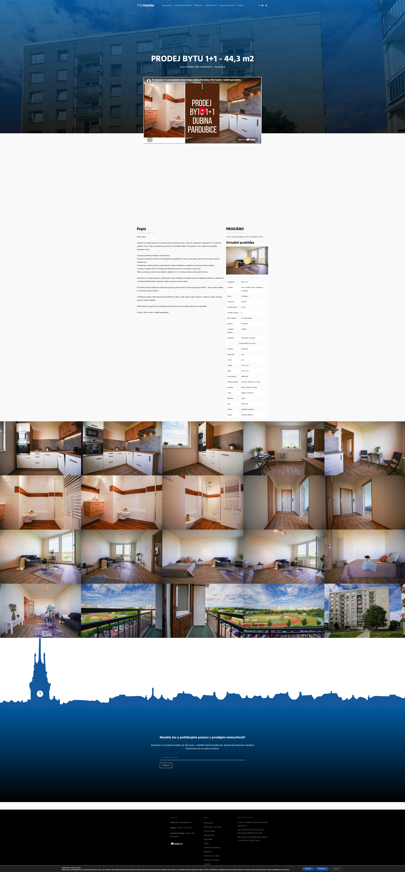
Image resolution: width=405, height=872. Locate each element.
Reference (208, 852)
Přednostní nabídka (212, 860)
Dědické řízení (209, 835)
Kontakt (207, 864)
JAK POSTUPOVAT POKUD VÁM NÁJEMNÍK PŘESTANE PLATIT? (250, 831)
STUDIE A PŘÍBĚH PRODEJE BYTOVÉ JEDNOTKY (252, 824)
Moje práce (208, 823)
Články (206, 843)
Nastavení (336, 869)
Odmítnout (322, 869)
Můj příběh (208, 839)
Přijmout (308, 869)
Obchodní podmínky (212, 848)
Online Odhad (209, 831)
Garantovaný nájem (211, 856)
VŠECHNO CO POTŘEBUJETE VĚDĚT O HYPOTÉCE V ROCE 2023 (252, 839)
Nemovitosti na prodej (212, 827)
